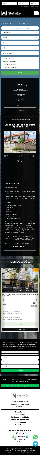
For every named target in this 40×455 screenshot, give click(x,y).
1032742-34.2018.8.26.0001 (20, 91)
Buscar (20, 73)
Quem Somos (20, 412)
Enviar (20, 370)
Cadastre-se (35, 6)
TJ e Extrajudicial (10, 64)
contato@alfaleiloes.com (20, 442)
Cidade (5, 43)
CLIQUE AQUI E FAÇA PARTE (20, 386)
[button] (5, 142)
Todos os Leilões (10, 61)
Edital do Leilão (20, 106)
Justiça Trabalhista (11, 67)
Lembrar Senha (24, 6)
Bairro (4, 48)
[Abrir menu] (36, 13)
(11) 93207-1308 (20, 436)
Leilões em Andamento (20, 420)
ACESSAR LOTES (20, 329)
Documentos (20, 110)
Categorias (6, 32)
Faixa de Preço (7, 53)
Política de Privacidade (20, 417)
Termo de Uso (20, 414)
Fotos (21, 161)
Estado (5, 38)
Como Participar (20, 422)
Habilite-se (20, 115)
